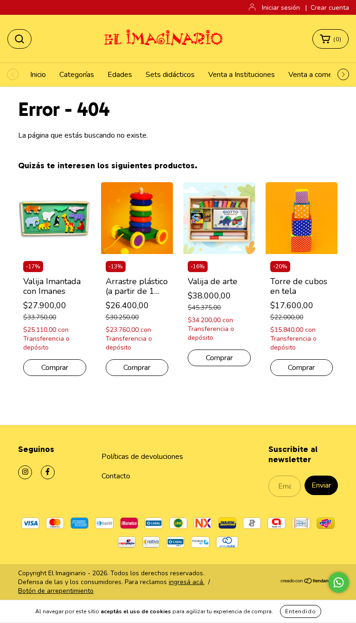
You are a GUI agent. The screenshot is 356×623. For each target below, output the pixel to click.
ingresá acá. (186, 582)
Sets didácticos (170, 75)
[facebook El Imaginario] (48, 472)
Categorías (76, 75)
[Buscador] (19, 39)
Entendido (300, 611)
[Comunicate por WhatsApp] (338, 582)
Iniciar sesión (281, 7)
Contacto (116, 476)
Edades (120, 75)
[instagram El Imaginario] (25, 472)
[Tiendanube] (309, 582)
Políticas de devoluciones (142, 456)
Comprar (54, 367)
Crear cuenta (330, 7)
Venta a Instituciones (241, 75)
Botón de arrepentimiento (56, 590)
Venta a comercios (317, 75)
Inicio (38, 75)
